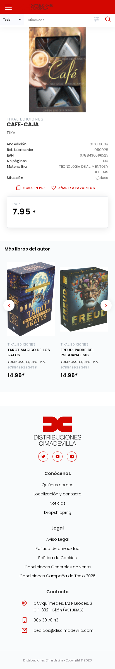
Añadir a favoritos (76, 188)
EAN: (10, 155)
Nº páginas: (17, 161)
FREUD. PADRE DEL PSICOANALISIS (77, 352)
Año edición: (17, 144)
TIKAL (12, 132)
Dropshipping (57, 512)
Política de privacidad (57, 548)
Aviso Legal (57, 539)
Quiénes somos (57, 485)
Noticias (58, 503)
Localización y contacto (57, 494)
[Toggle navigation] (8, 7)
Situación (15, 177)
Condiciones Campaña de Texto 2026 (57, 576)
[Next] (106, 305)
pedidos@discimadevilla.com (63, 630)
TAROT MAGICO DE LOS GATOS (29, 352)
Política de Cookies (57, 558)
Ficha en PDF (34, 188)
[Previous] (9, 305)
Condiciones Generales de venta (58, 567)
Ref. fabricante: (20, 149)
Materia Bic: (17, 166)
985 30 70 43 (45, 620)
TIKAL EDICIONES (25, 119)
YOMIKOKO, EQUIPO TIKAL (27, 362)
